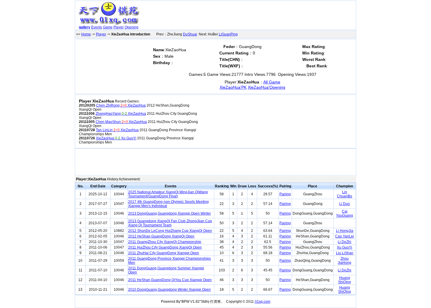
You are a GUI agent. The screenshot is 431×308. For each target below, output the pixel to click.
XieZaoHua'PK (233, 87)
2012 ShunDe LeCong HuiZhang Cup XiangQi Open (170, 231)
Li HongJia (344, 231)
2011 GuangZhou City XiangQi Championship (164, 242)
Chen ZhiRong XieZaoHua (121, 105)
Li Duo (344, 204)
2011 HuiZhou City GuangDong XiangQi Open (165, 247)
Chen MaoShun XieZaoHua (121, 122)
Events (96, 27)
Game (108, 27)
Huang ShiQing (344, 280)
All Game (271, 82)
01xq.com (262, 302)
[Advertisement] (248, 16)
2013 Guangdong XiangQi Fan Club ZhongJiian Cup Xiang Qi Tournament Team (170, 223)
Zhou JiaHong (344, 260)
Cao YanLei (344, 236)
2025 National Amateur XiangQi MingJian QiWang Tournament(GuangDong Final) (168, 194)
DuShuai (190, 34)
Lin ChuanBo (344, 194)
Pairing (285, 194)
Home (86, 34)
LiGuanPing (228, 34)
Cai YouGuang (344, 213)
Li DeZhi (344, 242)
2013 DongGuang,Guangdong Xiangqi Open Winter (169, 213)
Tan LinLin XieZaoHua (117, 130)
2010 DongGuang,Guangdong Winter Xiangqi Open (169, 290)
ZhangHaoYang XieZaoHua (121, 114)
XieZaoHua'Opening (266, 87)
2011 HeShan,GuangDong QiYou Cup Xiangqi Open (170, 280)
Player (118, 27)
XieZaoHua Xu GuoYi (116, 138)
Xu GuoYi (344, 247)
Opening (131, 27)
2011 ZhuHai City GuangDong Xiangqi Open (163, 253)
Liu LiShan (344, 253)
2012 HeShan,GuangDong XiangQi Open (161, 236)
